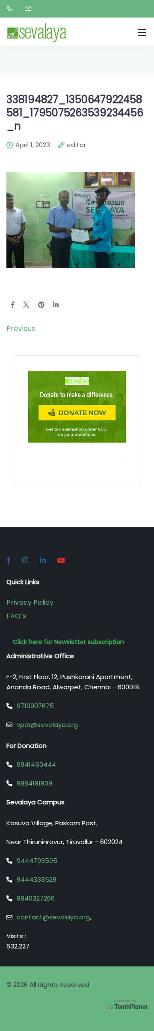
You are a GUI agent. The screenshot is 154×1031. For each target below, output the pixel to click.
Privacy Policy (29, 602)
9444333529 (36, 879)
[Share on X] (26, 305)
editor (76, 145)
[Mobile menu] (142, 32)
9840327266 (36, 898)
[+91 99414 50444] (11, 8)
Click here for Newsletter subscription (68, 642)
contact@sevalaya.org (53, 917)
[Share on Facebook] (13, 305)
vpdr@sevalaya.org (47, 724)
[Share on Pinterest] (41, 305)
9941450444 (36, 764)
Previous (20, 329)
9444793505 (37, 860)
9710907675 (35, 705)
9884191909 (34, 783)
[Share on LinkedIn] (56, 305)
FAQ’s (16, 616)
